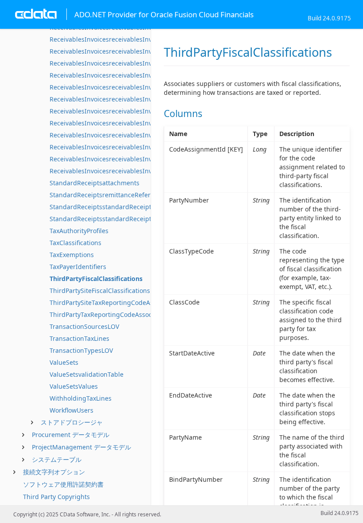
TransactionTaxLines (79, 338)
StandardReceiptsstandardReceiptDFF (106, 207)
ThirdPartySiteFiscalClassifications (100, 290)
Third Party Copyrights (56, 496)
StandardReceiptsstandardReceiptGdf (106, 219)
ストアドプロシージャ (72, 422)
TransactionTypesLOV (81, 350)
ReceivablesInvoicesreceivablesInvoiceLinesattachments (133, 111)
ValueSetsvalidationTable (87, 374)
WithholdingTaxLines (81, 398)
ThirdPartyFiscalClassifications (96, 278)
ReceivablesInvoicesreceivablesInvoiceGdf (112, 51)
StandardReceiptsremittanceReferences (109, 195)
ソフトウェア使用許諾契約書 (63, 484)
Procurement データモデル (70, 434)
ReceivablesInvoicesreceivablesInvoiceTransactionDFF (129, 171)
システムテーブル (56, 459)
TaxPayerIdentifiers (78, 266)
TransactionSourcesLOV (84, 326)
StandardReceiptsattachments (94, 183)
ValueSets (64, 362)
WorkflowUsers (71, 410)
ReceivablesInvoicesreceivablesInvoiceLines (114, 99)
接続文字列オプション (54, 472)
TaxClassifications (75, 242)
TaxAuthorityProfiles (79, 230)
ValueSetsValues (74, 386)
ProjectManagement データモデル (81, 447)
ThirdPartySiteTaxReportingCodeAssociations (116, 302)
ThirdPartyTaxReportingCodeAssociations (111, 314)
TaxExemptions (72, 254)
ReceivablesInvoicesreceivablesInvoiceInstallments (125, 63)
